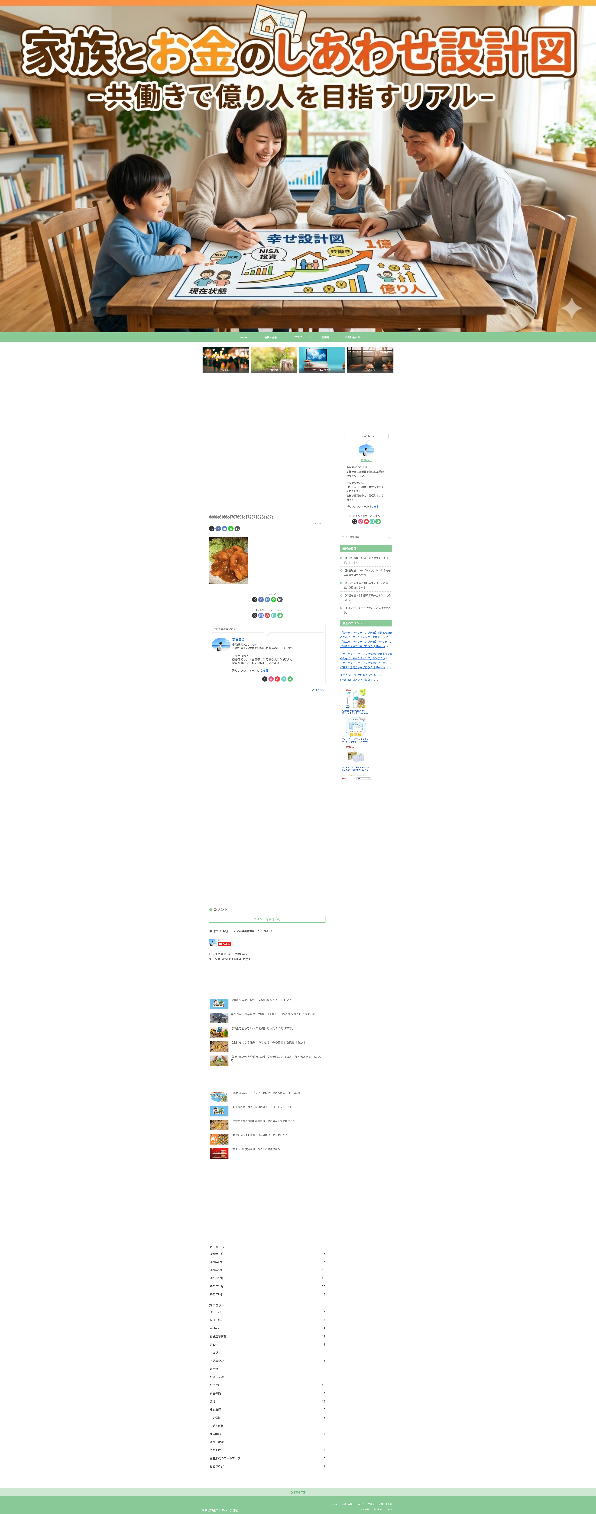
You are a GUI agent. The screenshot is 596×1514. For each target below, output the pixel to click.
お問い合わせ (385, 1504)
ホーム (334, 1504)
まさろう (238, 639)
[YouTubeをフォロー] (267, 615)
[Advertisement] (298, 400)
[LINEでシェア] (231, 528)
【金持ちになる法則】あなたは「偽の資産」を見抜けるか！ (365, 585)
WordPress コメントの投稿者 (356, 679)
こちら (264, 670)
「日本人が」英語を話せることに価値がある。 (367, 610)
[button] (237, 528)
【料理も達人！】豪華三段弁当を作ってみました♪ (367, 597)
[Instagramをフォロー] (261, 615)
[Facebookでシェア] (218, 528)
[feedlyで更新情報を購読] (280, 615)
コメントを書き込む (267, 919)
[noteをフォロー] (273, 615)
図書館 (371, 1504)
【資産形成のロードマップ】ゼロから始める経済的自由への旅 (367, 572)
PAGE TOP (299, 1492)
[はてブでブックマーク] (224, 528)
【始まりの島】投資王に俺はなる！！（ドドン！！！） (367, 560)
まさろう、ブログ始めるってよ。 (358, 675)
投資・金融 (347, 1504)
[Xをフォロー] (254, 615)
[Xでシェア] (211, 528)
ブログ (360, 1504)
